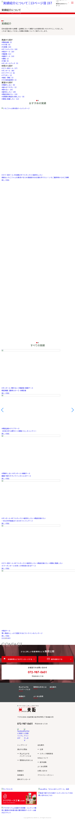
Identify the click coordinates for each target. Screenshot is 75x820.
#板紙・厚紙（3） (8, 77)
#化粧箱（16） (7, 47)
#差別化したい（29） (9, 92)
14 (8, 638)
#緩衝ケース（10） (8, 56)
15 (9, 638)
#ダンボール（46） (8, 70)
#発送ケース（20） (8, 51)
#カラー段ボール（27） (10, 68)
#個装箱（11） (7, 54)
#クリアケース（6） (9, 73)
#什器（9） (6, 61)
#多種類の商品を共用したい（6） (13, 96)
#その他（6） (6, 44)
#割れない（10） (8, 89)
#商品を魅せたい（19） (10, 94)
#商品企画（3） (7, 42)
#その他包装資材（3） (9, 80)
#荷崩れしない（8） (9, 85)
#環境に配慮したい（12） (11, 99)
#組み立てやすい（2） (9, 87)
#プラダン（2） (7, 75)
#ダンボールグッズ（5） (10, 63)
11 (2, 638)
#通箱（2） (6, 58)
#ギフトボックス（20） (10, 49)
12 (4, 638)
